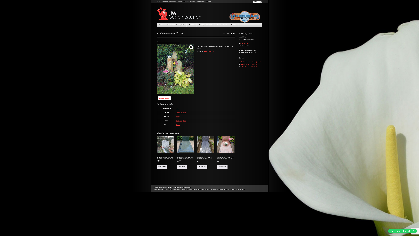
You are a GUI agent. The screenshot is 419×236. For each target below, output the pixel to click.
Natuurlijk (178, 125)
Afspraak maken (201, 1)
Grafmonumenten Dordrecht (236, 189)
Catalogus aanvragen (189, 1)
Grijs (180, 121)
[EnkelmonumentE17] (185, 150)
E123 (177, 108)
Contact (209, 1)
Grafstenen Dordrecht (195, 189)
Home (158, 1)
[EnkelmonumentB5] (165, 150)
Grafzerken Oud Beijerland (249, 66)
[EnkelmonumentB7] (225, 150)
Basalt (177, 117)
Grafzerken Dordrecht (208, 189)
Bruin (177, 121)
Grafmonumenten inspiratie (169, 1)
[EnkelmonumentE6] (205, 150)
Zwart (184, 121)
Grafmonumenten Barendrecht (163, 189)
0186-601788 (244, 43)
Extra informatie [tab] (164, 98)
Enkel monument (209, 51)
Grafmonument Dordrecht (180, 189)
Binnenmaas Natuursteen (183, 187)
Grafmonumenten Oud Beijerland (251, 62)
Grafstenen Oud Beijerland (249, 64)
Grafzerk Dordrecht (221, 189)
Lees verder (162, 166)
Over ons (180, 1)
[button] (191, 47)
